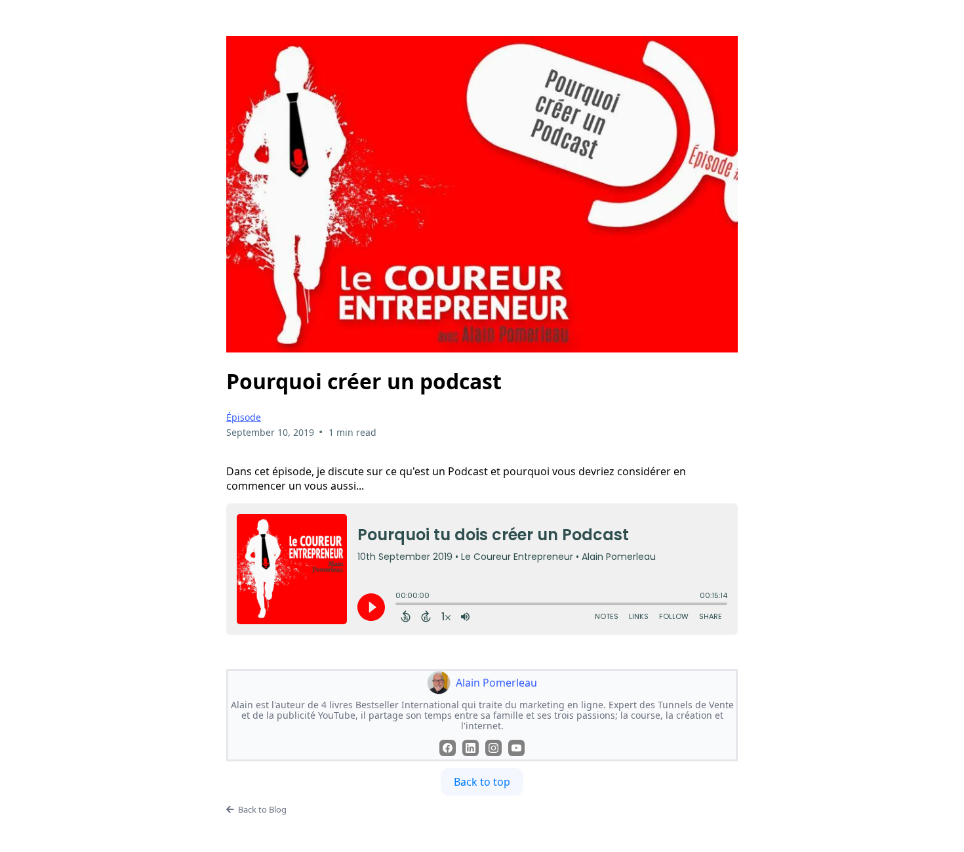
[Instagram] (493, 748)
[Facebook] (447, 748)
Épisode (243, 417)
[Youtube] (516, 748)
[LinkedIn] (470, 748)
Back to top (482, 782)
